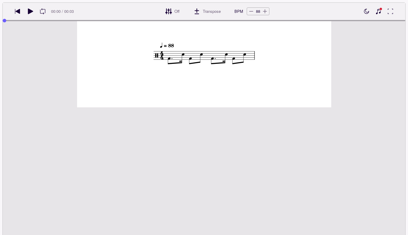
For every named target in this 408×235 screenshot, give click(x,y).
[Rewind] (18, 11)
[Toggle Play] (30, 11)
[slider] (4, 20)
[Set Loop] (43, 11)
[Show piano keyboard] (378, 11)
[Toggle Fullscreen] (390, 11)
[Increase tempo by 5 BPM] (265, 11)
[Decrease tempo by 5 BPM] (251, 11)
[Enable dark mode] (366, 11)
